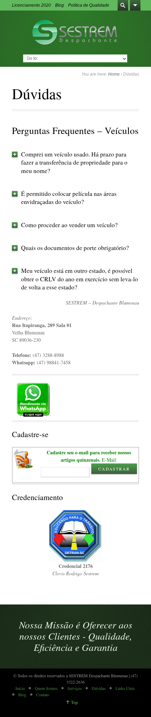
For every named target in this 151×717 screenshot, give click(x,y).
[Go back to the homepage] (76, 32)
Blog (59, 5)
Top (74, 702)
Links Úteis (125, 688)
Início (20, 688)
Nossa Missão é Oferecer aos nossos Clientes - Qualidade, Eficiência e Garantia (75, 635)
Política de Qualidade (88, 5)
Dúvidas (99, 688)
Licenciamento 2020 (31, 5)
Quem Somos (46, 688)
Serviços (74, 688)
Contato (42, 694)
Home (114, 74)
